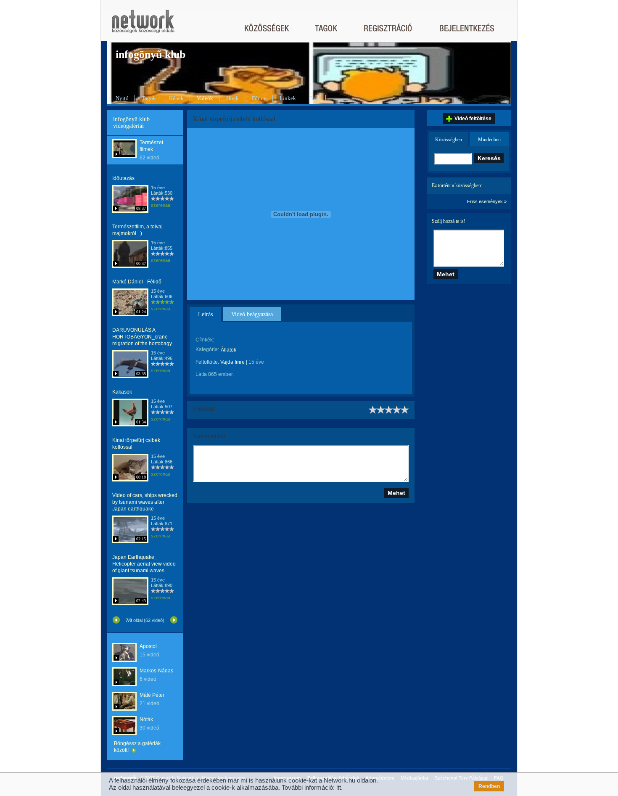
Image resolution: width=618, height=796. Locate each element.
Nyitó (122, 98)
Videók (205, 98)
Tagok (149, 98)
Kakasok (122, 392)
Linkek (288, 98)
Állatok (228, 350)
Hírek (232, 98)
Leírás (205, 314)
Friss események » (487, 201)
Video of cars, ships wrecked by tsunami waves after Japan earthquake (144, 502)
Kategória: (207, 349)
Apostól (148, 646)
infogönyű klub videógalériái (131, 122)
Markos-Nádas (156, 671)
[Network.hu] (143, 25)
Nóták (146, 719)
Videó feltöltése (472, 119)
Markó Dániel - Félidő (136, 282)
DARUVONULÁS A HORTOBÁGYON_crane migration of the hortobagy (142, 336)
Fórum (259, 98)
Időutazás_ (124, 178)
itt (338, 787)
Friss (314, 98)
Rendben (489, 786)
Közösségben (448, 140)
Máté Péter (152, 695)
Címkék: (204, 340)
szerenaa (160, 205)
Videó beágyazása (252, 314)
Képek (176, 98)
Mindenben (489, 140)
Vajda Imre (232, 362)
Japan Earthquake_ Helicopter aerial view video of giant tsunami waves (144, 564)
